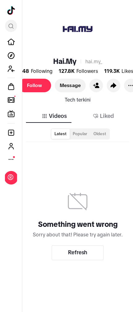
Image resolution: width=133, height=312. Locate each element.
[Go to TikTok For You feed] (11, 10)
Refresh (77, 252)
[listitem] (11, 42)
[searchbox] (11, 26)
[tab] (54, 116)
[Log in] (10, 177)
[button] (96, 85)
